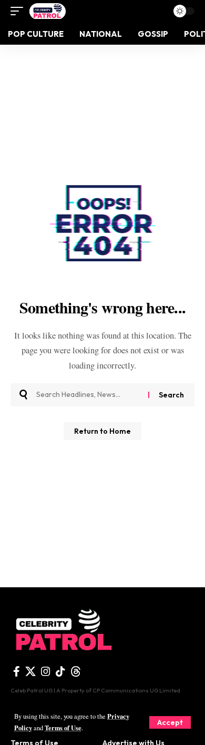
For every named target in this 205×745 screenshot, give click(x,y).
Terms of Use (63, 727)
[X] (30, 671)
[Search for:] (88, 394)
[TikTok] (60, 671)
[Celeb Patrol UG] (47, 11)
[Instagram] (45, 671)
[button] (170, 722)
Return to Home (102, 431)
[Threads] (76, 671)
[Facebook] (17, 671)
